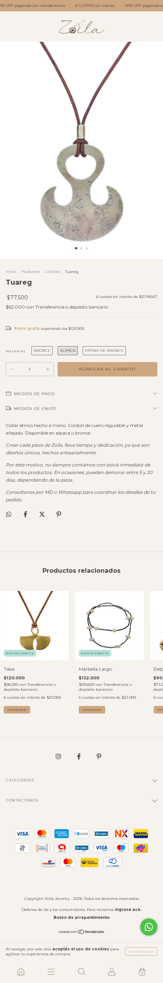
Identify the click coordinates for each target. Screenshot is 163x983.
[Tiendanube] (81, 933)
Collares (52, 271)
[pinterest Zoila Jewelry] (99, 756)
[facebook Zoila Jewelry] (79, 756)
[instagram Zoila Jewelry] (59, 756)
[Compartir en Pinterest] (59, 514)
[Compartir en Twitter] (42, 514)
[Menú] (51, 971)
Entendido (141, 951)
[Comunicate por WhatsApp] (148, 927)
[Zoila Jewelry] (21, 971)
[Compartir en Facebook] (26, 514)
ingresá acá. (128, 909)
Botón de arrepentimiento (81, 917)
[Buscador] (81, 971)
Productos (30, 271)
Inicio (11, 271)
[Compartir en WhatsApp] (9, 514)
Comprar (17, 710)
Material (16, 351)
